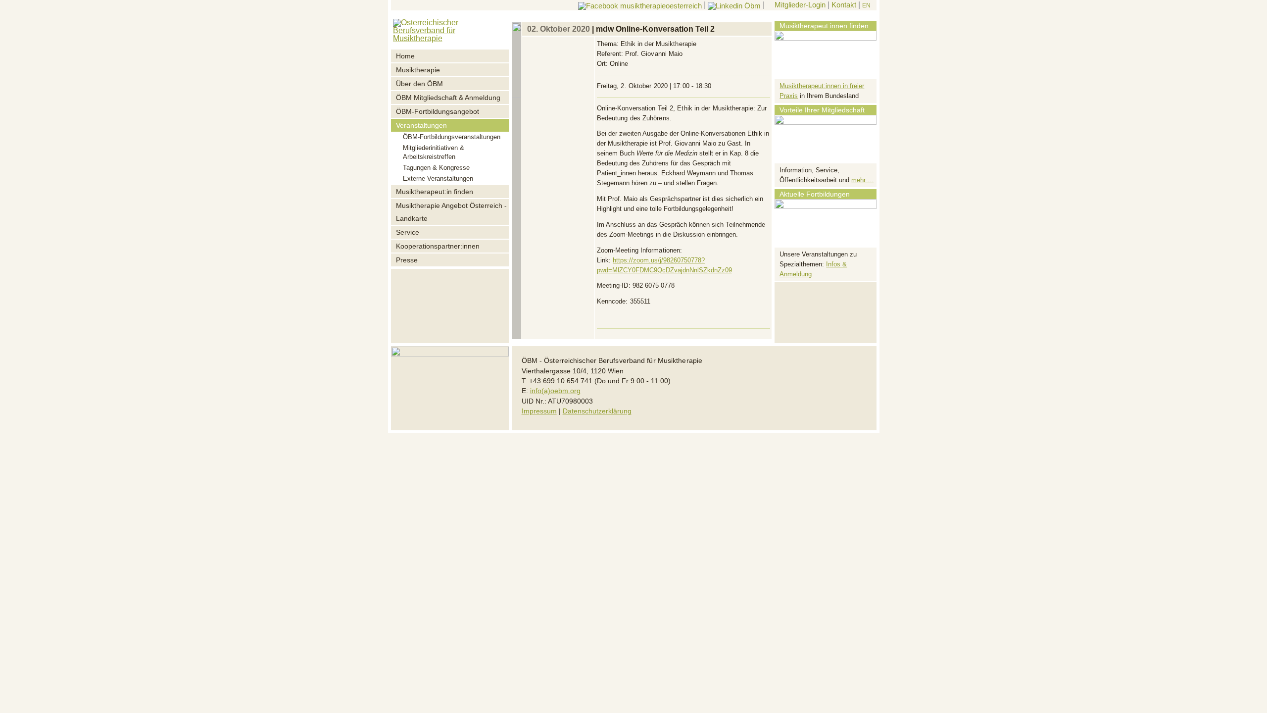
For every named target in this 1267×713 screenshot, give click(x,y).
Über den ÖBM (419, 84)
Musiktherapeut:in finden (434, 192)
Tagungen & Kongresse (436, 167)
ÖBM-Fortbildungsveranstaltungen (451, 137)
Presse (407, 260)
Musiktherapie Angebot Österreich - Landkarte (451, 212)
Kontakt (843, 4)
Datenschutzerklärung (597, 411)
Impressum (539, 411)
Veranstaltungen (421, 125)
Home (405, 56)
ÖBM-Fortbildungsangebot (437, 111)
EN (866, 5)
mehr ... (862, 180)
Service (407, 232)
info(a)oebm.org (555, 391)
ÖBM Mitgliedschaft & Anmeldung (448, 98)
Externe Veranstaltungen (438, 178)
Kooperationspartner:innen (438, 246)
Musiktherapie (418, 70)
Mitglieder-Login (799, 4)
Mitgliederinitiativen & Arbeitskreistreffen (433, 152)
